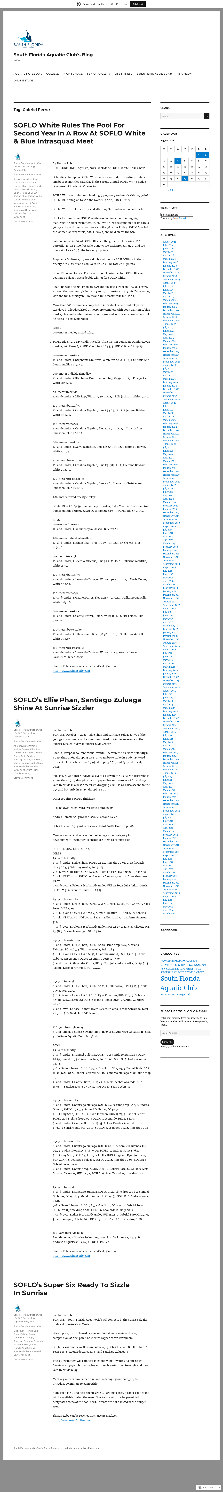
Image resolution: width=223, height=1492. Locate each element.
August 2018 (169, 567)
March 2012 (169, 831)
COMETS (166, 964)
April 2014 (168, 745)
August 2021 (169, 444)
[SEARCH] (206, 116)
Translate (184, 218)
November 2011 (171, 845)
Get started (138, 4)
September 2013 (171, 769)
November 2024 (171, 313)
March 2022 (169, 420)
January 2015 (169, 714)
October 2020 (170, 478)
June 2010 (168, 903)
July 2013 (167, 776)
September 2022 (171, 399)
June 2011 (168, 862)
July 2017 (167, 612)
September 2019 (171, 522)
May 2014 (168, 742)
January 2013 (169, 797)
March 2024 (169, 341)
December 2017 (171, 594)
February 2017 (170, 629)
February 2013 (170, 793)
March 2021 (169, 461)
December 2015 (171, 677)
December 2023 (171, 351)
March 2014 (169, 749)
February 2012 (170, 834)
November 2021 (171, 433)
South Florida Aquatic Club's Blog (53, 54)
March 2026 (169, 259)
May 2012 (168, 824)
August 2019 (169, 526)
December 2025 (171, 269)
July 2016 (168, 653)
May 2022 (168, 413)
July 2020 (168, 488)
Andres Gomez (21, 749)
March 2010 (169, 913)
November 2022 (171, 392)
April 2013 (168, 786)
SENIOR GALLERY (98, 73)
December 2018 (171, 553)
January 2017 (169, 632)
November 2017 (171, 598)
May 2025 (168, 293)
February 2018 (170, 588)
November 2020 (171, 475)
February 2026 (170, 262)
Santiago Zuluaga (23, 759)
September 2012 (171, 810)
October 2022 (170, 396)
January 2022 (170, 427)
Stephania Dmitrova (24, 210)
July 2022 (168, 406)
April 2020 (168, 498)
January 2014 (169, 756)
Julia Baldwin (28, 756)
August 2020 (169, 485)
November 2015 (171, 680)
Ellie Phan (35, 749)
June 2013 (168, 780)
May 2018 (168, 577)
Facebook (168, 930)
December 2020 (171, 471)
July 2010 (167, 900)
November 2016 (171, 639)
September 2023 (171, 361)
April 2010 (168, 910)
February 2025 (170, 303)
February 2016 (170, 670)
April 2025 (168, 296)
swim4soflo (20, 213)
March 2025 (169, 300)
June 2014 (168, 738)
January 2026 (170, 265)
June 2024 (168, 331)
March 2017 (169, 625)
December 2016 (171, 636)
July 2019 (168, 529)
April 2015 (168, 704)
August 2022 (169, 403)
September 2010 (171, 893)
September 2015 (171, 687)
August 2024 (169, 324)
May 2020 (168, 495)
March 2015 (169, 708)
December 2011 (171, 841)
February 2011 (170, 876)
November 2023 (171, 355)
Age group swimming (25, 179)
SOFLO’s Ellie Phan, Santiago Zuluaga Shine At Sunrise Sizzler (77, 704)
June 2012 (168, 821)
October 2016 (170, 642)
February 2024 (170, 344)
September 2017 (171, 605)
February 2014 (170, 752)
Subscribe (167, 1042)
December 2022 (171, 389)
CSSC (177, 964)
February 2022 (170, 423)
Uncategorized (182, 994)
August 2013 (169, 773)
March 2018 (169, 584)
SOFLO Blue (20, 196)
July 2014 (167, 735)
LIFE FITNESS (123, 73)
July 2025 (168, 286)
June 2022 (168, 409)
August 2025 (169, 283)
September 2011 (171, 852)
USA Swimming (22, 773)
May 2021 (168, 454)
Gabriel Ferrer (21, 192)
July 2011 (167, 858)
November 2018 (171, 557)
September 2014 (171, 728)
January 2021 (169, 468)
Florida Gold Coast (23, 752)
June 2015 (168, 697)
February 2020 (170, 505)
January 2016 (170, 673)
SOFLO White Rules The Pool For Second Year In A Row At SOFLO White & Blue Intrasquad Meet (79, 133)
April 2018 (168, 581)
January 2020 (170, 509)
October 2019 (170, 519)
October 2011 (169, 848)
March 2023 (169, 379)
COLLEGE (52, 73)
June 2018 (168, 574)
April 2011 (168, 869)
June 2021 (168, 451)
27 (185, 178)
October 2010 (170, 889)
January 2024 (170, 348)
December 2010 (171, 882)
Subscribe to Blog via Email (184, 1011)
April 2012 (168, 828)
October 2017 (170, 601)
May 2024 (168, 334)
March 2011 (169, 872)
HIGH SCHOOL (72, 73)
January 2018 (169, 591)
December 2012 (171, 800)
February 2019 (170, 546)
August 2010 (169, 896)
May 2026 (168, 252)
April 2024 (168, 337)
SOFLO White (35, 196)
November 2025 (171, 272)
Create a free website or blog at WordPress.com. (75, 1448)
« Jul (170, 190)
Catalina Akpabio (23, 182)
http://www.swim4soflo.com (71, 670)
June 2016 (168, 656)
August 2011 (169, 855)
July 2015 (167, 694)
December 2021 (171, 430)
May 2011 (168, 865)
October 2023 (170, 358)
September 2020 (171, 481)
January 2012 (169, 838)
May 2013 (168, 783)
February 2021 (170, 464)
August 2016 (169, 649)
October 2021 (170, 437)
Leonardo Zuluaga (23, 1337)
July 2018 (167, 570)
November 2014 (171, 721)
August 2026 (169, 241)
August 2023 (169, 365)
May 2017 (168, 618)
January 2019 (170, 550)
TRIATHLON (184, 73)
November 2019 (171, 516)
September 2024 (171, 320)
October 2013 (169, 766)
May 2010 (168, 906)
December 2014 (171, 718)
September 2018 (171, 564)
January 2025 (170, 307)
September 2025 (171, 279)
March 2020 (169, 502)
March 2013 (169, 790)
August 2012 (169, 814)
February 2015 (170, 711)
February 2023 (170, 382)
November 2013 (171, 762)
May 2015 (168, 701)
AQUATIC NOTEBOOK (28, 73)
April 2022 (168, 416)
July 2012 (167, 817)
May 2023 (168, 372)
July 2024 (168, 327)
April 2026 (168, 255)
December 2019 (171, 512)
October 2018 (170, 560)
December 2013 (171, 759)
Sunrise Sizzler (21, 766)
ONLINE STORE (24, 80)
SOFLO (33, 192)
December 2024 (171, 310)
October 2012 (170, 807)
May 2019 (168, 536)
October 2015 (170, 684)
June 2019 (168, 533)
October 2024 (170, 317)
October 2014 (170, 725)
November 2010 (171, 886)
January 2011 (169, 879)
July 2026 (168, 245)
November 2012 (171, 804)
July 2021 (167, 447)
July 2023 (168, 368)
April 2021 (168, 457)
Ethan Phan (27, 186)
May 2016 (168, 660)
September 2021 (171, 440)
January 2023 (170, 385)
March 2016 (169, 666)
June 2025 (168, 289)
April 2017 (168, 622)
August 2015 (169, 690)
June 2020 (168, 492)
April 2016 (168, 663)
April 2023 (168, 375)
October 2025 (170, 276)
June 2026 (168, 248)
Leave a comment (23, 221)
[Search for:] (182, 116)
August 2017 (169, 608)
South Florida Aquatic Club (154, 73)
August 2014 (169, 732)
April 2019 (168, 540)
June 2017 (168, 615)
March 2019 (169, 543)
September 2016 (171, 646)
